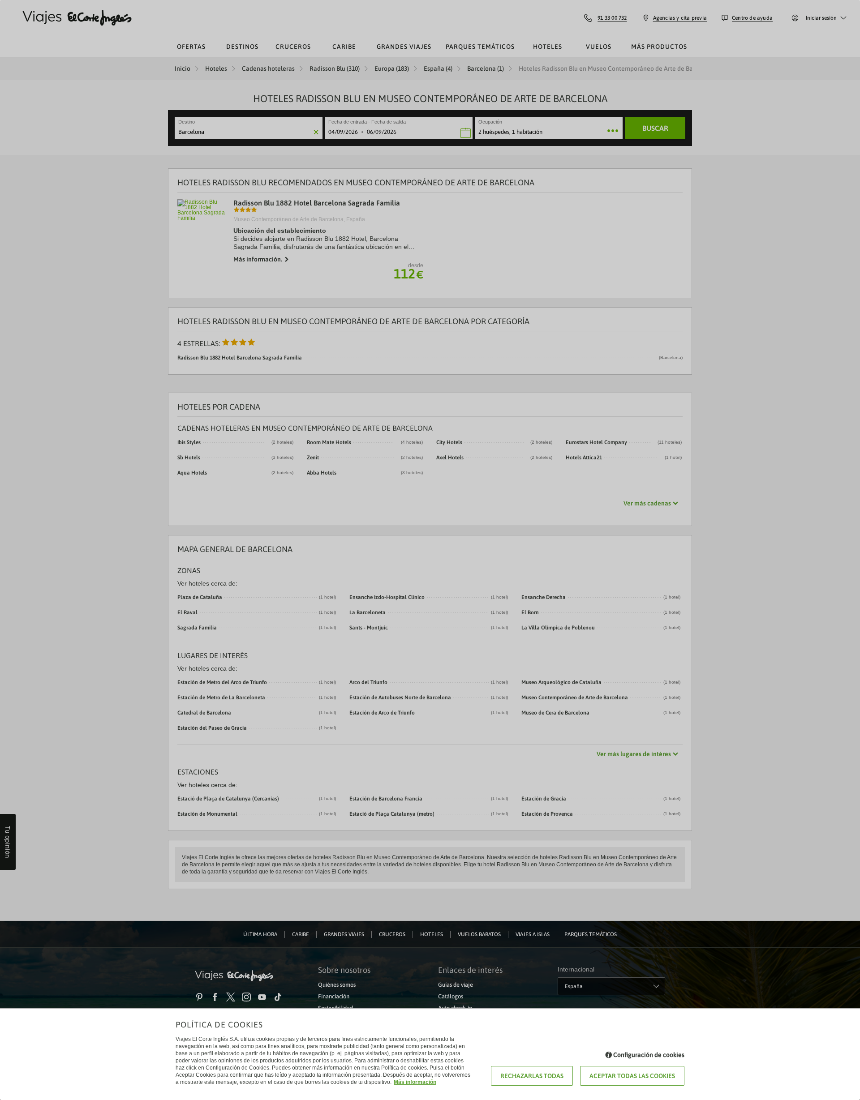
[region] (430, 550)
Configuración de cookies (648, 1054)
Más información (415, 1082)
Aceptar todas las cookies (632, 1075)
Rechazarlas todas (531, 1075)
